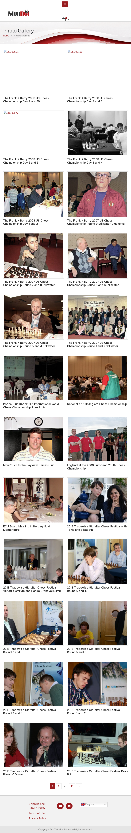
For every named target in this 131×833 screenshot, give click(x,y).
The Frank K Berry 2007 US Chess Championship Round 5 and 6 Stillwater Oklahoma (93, 285)
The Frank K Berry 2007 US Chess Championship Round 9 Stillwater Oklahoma (96, 222)
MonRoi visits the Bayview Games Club (28, 465)
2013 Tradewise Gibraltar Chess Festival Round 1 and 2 (93, 711)
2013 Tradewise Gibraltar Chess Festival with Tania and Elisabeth (97, 528)
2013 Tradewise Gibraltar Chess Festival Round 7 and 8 (30, 650)
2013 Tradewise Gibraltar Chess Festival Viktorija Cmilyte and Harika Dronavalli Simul (32, 589)
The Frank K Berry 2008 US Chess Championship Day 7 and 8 (90, 99)
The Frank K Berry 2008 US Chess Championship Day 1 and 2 (26, 222)
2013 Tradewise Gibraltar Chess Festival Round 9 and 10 (93, 589)
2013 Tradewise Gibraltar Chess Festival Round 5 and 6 (93, 650)
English (89, 804)
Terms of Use (37, 813)
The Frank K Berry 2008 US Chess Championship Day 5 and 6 (26, 161)
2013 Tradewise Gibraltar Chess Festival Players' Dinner (30, 772)
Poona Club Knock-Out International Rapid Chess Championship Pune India (31, 405)
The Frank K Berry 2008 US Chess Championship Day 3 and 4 (90, 161)
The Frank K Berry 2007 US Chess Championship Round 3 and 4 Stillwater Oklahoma (29, 346)
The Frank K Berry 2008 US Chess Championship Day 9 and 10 (26, 99)
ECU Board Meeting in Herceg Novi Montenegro (26, 528)
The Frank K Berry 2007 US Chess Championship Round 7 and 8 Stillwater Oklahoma (29, 285)
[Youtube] (60, 806)
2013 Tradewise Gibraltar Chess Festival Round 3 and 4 (30, 711)
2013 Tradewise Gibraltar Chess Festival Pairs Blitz (97, 772)
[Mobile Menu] (65, 4)
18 (72, 786)
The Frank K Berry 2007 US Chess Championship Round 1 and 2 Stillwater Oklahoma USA (92, 346)
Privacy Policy (37, 818)
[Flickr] (69, 806)
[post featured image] (33, 72)
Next (79, 786)
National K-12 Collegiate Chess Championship (97, 404)
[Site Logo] (18, 12)
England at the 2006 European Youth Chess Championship (96, 466)
